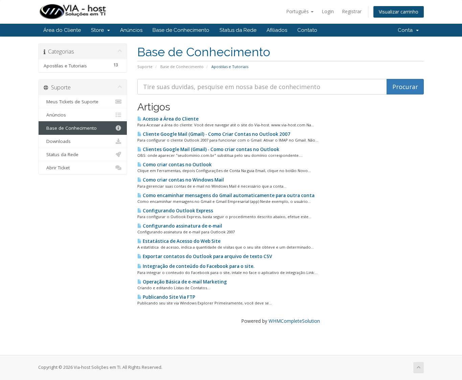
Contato (307, 30)
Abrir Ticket (57, 168)
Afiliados (277, 30)
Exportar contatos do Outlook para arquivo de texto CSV (207, 256)
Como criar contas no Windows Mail (183, 180)
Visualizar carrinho (398, 11)
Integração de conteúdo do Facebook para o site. (198, 266)
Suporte (145, 66)
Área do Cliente (62, 30)
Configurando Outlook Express (177, 211)
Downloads (57, 141)
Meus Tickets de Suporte (71, 102)
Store (99, 30)
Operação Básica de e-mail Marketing (184, 282)
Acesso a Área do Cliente (170, 119)
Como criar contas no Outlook (177, 165)
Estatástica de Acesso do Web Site (181, 241)
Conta (406, 30)
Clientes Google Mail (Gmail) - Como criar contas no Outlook (210, 149)
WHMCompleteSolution (294, 321)
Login (328, 11)
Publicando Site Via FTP (168, 297)
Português (298, 11)
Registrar (352, 11)
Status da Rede (238, 30)
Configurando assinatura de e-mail (182, 226)
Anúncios (131, 30)
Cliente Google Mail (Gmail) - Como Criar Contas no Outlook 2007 (216, 134)
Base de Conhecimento (181, 30)
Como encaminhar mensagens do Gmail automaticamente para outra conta (228, 195)
